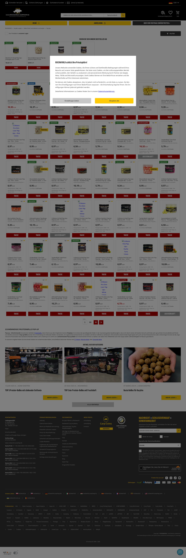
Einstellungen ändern (72, 101)
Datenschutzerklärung (106, 91)
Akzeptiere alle (114, 101)
